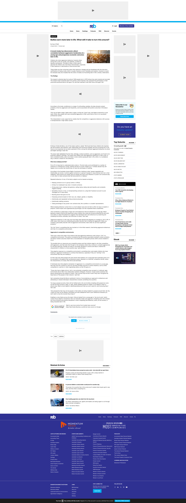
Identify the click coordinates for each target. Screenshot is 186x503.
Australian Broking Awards (78, 448)
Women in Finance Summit (99, 473)
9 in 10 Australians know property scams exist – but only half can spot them (87, 370)
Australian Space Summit (78, 463)
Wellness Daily (53, 470)
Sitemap (74, 495)
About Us (74, 489)
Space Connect (54, 465)
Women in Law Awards (98, 475)
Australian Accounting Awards (79, 440)
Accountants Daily (54, 436)
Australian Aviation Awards (78, 444)
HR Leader (53, 453)
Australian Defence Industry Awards (80, 454)
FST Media (53, 451)
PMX (100, 31)
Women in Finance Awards (99, 471)
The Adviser (53, 467)
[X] (121, 487)
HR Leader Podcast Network (121, 444)
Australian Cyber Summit (77, 452)
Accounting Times (54, 438)
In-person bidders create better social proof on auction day (82, 384)
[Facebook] (115, 487)
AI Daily (52, 440)
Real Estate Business (55, 461)
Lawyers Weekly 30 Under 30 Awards (102, 454)
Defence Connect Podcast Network (122, 442)
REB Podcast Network (119, 446)
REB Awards (96, 463)
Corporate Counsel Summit (99, 438)
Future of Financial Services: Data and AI (102, 446)
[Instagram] (123, 487)
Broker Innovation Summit (78, 473)
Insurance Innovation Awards (100, 452)
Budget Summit (96, 434)
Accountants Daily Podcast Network (122, 436)
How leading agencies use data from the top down (80, 399)
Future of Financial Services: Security (102, 448)
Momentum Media (54, 489)
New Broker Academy (98, 456)
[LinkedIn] (118, 487)
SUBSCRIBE (97, 491)
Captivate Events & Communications (59, 491)
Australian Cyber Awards (77, 450)
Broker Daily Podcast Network (121, 440)
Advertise (74, 491)
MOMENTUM (59, 21)
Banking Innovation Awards (78, 465)
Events (114, 31)
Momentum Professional (120, 462)
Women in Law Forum (98, 477)
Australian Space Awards (78, 461)
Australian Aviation (54, 442)
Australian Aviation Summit (78, 446)
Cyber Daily (53, 446)
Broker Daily (53, 444)
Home (71, 31)
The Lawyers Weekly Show (120, 455)
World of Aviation (54, 472)
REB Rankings (75, 487)
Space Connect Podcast (120, 448)
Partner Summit (96, 461)
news (55, 336)
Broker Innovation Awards (78, 471)
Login (115, 26)
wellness (61, 336)
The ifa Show (117, 453)
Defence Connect (54, 448)
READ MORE (69, 379)
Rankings (85, 31)
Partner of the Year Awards (99, 458)
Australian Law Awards (77, 457)
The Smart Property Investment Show (123, 457)
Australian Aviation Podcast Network (123, 438)
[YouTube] (126, 487)
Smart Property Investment (56, 463)
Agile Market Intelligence (56, 493)
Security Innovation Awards (99, 467)
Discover (106, 31)
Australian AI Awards (76, 442)
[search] (135, 416)
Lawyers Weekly (54, 455)
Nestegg (52, 457)
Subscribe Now (124, 116)
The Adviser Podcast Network (121, 451)
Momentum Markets (55, 487)
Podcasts (93, 31)
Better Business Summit (77, 469)
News (77, 31)
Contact (74, 493)
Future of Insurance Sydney (99, 450)
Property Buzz (53, 459)
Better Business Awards (77, 467)
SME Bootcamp (96, 469)
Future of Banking (97, 444)
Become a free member (126, 26)
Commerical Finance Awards (99, 436)
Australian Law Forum (77, 459)
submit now (124, 134)
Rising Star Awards (97, 465)
